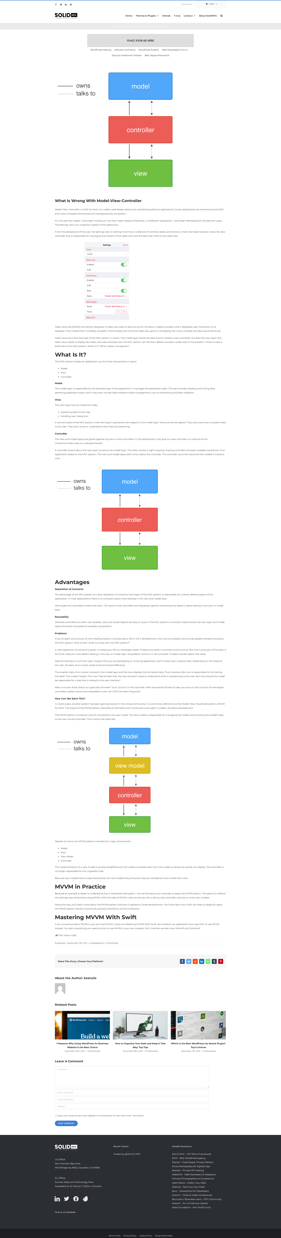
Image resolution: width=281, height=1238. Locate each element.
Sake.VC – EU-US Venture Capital (190, 1203)
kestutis (61, 943)
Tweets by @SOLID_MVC (126, 1154)
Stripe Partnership (163, 1235)
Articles (122, 26)
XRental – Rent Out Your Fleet (188, 1187)
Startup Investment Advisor (127, 55)
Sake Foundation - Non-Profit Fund (191, 1207)
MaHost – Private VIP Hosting (188, 1170)
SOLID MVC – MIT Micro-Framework (191, 1154)
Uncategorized (96, 943)
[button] (222, 15)
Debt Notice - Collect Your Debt (189, 1182)
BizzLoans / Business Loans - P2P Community (197, 1199)
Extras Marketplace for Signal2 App (191, 1166)
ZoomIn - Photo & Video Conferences (192, 1195)
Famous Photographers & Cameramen (193, 1178)
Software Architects (124, 49)
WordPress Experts (148, 49)
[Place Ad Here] (140, 40)
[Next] (223, 1031)
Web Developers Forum (175, 49)
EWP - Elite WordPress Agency (189, 1158)
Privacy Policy (129, 1235)
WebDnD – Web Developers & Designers (194, 1174)
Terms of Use (114, 1235)
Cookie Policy (145, 1235)
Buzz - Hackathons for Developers (190, 1191)
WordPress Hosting (100, 49)
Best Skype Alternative (157, 55)
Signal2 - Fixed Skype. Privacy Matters (192, 1162)
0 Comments (112, 943)
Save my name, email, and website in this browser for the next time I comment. (101, 1115)
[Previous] (57, 1031)
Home (115, 26)
